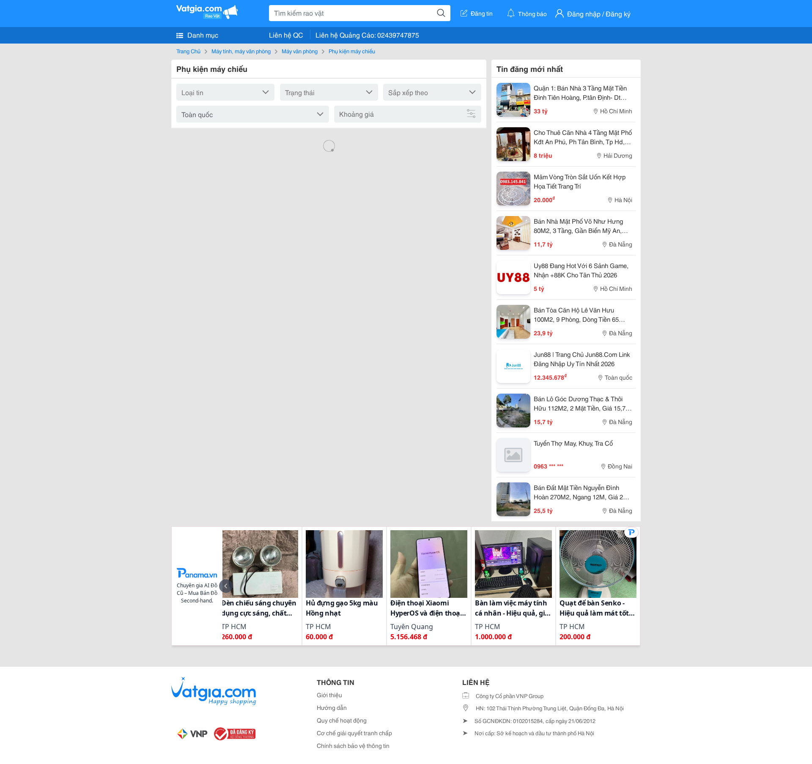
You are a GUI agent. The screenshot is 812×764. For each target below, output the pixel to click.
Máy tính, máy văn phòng (241, 51)
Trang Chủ (188, 51)
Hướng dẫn (332, 707)
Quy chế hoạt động (342, 720)
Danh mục (202, 34)
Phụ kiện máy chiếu (352, 51)
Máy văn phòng (300, 51)
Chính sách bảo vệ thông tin (353, 745)
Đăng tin (482, 13)
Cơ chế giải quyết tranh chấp (354, 732)
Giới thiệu (329, 694)
